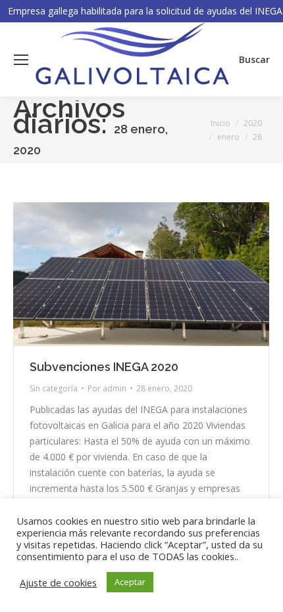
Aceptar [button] (130, 582)
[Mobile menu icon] (21, 60)
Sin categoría (54, 388)
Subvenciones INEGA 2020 (104, 367)
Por (107, 388)
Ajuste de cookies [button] (58, 582)
